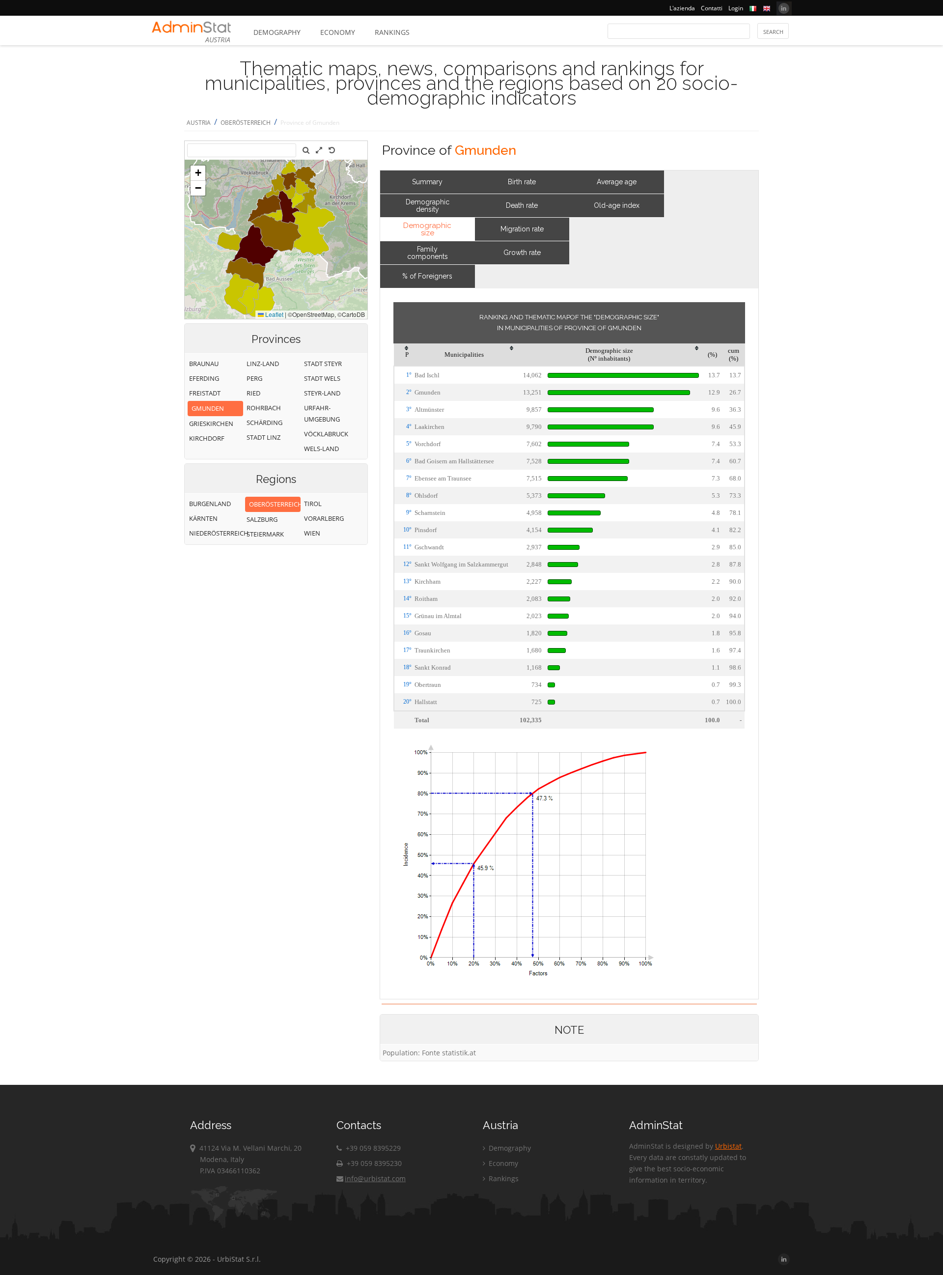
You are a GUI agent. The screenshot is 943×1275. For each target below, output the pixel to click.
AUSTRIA (199, 122)
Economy (337, 32)
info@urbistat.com (375, 1178)
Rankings (392, 32)
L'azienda (682, 8)
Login (735, 8)
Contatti (711, 8)
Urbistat (728, 1146)
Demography (277, 32)
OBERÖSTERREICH (246, 122)
